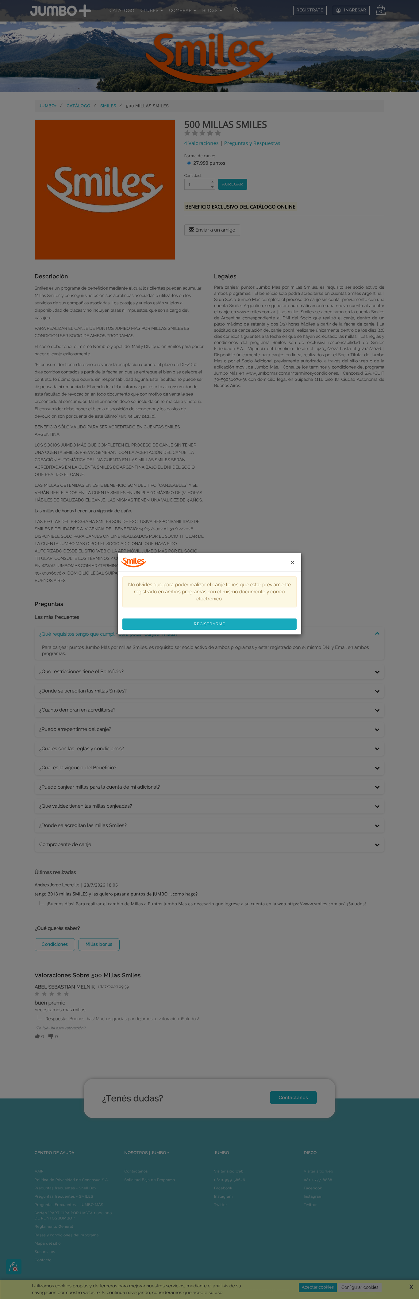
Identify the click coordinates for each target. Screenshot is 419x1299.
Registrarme (209, 624)
